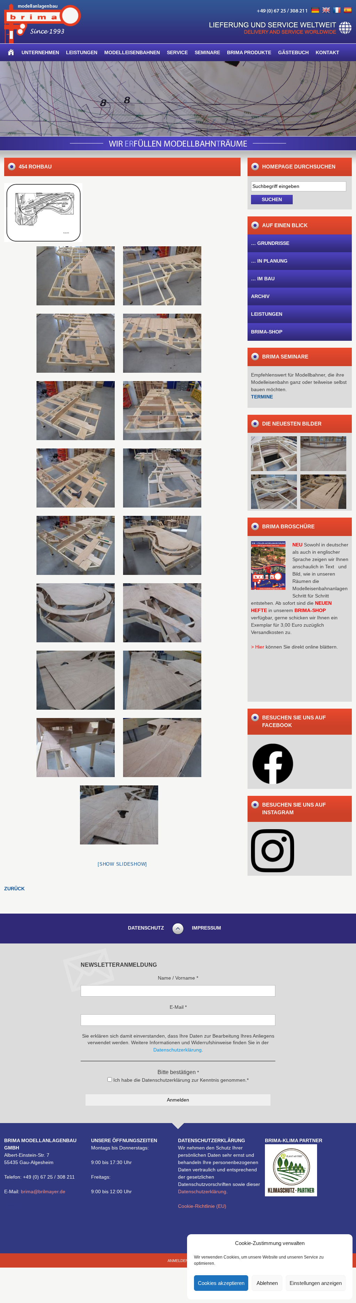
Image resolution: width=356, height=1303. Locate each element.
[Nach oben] (178, 933)
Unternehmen (40, 52)
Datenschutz (146, 928)
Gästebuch (293, 52)
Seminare (207, 52)
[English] (326, 10)
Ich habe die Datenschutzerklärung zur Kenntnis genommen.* (180, 1080)
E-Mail (178, 1007)
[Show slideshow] (122, 864)
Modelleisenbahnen (132, 52)
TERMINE (262, 396)
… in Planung (269, 261)
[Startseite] (11, 52)
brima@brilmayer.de (43, 1191)
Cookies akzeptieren (221, 1283)
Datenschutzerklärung (202, 1191)
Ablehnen (267, 1283)
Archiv (260, 296)
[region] (178, 98)
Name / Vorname (178, 978)
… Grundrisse (270, 243)
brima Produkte (249, 52)
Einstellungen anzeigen (316, 1283)
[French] (337, 10)
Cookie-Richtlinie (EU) (202, 1206)
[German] (315, 10)
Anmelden (178, 1261)
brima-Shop (266, 332)
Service (177, 52)
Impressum (206, 928)
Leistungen (81, 52)
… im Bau (263, 278)
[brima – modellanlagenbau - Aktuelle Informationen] (42, 41)
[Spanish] (347, 10)
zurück (14, 888)
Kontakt (327, 52)
